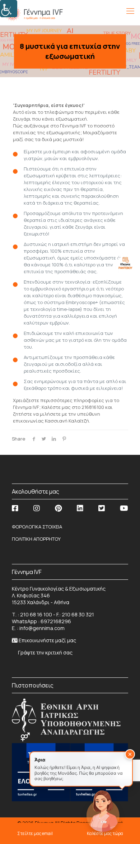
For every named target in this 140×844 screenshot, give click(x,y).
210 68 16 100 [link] (36, 614)
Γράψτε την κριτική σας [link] (45, 652)
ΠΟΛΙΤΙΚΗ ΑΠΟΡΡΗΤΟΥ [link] (36, 539)
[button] (130, 754)
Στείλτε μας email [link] (35, 833)
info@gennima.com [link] (42, 628)
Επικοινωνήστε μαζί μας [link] (47, 640)
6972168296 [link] (56, 621)
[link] (8, 8)
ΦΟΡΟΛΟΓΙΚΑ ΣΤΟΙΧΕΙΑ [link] (37, 526)
